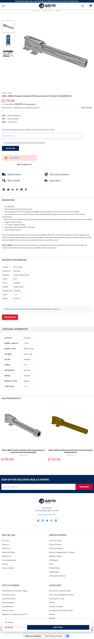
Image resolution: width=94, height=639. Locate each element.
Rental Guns (6, 556)
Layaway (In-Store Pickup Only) (61, 610)
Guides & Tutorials (56, 606)
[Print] (13, 189)
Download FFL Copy (56, 599)
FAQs (51, 564)
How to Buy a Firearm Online (59, 591)
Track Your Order (55, 541)
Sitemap (52, 618)
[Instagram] (43, 521)
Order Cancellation (56, 548)
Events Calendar (8, 568)
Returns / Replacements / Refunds (62, 552)
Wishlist (10, 622)
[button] (19, 104)
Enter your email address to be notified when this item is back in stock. (28, 130)
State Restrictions (8, 599)
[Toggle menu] (3, 6)
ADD (55, 627)
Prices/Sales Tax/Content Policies (14, 591)
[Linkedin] (21, 189)
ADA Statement (8, 606)
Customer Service (8, 595)
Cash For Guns (7, 610)
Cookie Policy (70, 572)
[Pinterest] (26, 189)
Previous (86, 398)
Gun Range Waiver (9, 560)
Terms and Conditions (70, 576)
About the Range (8, 552)
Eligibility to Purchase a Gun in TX (14, 614)
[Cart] (90, 5)
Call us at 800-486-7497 (47, 515)
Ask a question (10, 317)
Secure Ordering (55, 544)
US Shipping (53, 560)
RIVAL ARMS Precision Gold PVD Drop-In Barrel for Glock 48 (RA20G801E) (71, 451)
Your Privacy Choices (54, 636)
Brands (51, 603)
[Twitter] (17, 189)
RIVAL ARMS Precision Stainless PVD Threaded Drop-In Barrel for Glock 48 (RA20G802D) (23, 451)
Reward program (8, 603)
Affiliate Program (55, 556)
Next (91, 398)
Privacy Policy (70, 568)
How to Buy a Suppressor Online (61, 595)
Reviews (52, 614)
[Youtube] (47, 521)
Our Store (5, 541)
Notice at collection (33, 636)
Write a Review (86, 108)
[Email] (8, 189)
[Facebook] (4, 189)
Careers (5, 564)
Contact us (6, 548)
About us (5, 544)
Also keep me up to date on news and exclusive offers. (25, 143)
